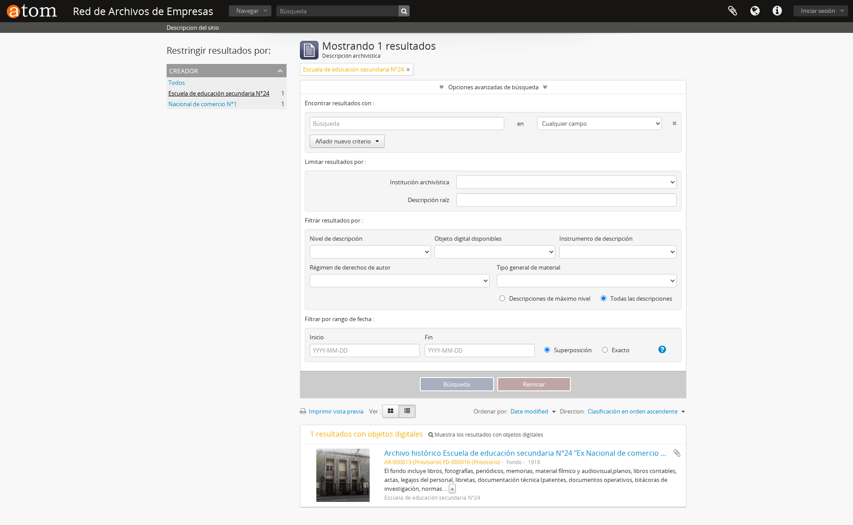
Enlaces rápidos (777, 11)
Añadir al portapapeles (677, 453)
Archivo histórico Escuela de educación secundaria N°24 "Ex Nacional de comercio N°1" (530, 453)
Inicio (317, 337)
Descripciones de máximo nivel (549, 298)
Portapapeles (732, 11)
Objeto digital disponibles (468, 239)
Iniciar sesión (818, 11)
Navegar (247, 11)
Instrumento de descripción (596, 239)
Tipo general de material (528, 267)
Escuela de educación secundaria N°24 (218, 93)
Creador (183, 70)
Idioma (755, 11)
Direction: (572, 411)
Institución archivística (419, 182)
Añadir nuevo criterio (343, 141)
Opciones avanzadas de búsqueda (493, 87)
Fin (429, 337)
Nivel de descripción (336, 239)
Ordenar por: (491, 411)
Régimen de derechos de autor (350, 267)
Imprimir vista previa (335, 411)
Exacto (620, 350)
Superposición (572, 350)
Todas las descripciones (640, 298)
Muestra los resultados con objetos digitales (488, 434)
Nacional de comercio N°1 (202, 104)
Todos (176, 83)
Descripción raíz (428, 200)
